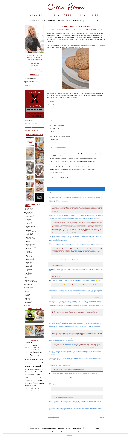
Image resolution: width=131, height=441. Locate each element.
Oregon (27, 298)
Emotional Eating (28, 357)
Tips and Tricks (27, 288)
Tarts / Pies (30, 223)
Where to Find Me (28, 86)
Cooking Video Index (28, 79)
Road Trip (37, 371)
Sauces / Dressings (30, 249)
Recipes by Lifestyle (29, 260)
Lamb (28, 241)
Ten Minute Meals (30, 256)
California (28, 292)
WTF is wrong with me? (29, 303)
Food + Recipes (27, 212)
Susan (50, 406)
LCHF (27, 366)
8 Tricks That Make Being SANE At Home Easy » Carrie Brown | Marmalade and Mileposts (64, 318)
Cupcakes (30, 220)
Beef (28, 224)
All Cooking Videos (28, 208)
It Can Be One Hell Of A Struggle (39, 197)
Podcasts (26, 82)
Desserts (28, 230)
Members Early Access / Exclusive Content (34, 127)
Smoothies (29, 252)
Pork (28, 245)
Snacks (28, 254)
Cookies (29, 219)
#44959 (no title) (28, 77)
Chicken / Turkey (30, 226)
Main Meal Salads (30, 242)
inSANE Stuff (27, 274)
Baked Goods (29, 216)
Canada (27, 294)
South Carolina (28, 301)
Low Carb (29, 269)
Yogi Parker (27, 305)
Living (26, 277)
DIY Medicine (29, 234)
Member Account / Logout (31, 123)
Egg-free (28, 263)
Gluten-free (29, 265)
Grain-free (29, 266)
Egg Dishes (29, 235)
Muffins (29, 222)
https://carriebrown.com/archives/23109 (69, 344)
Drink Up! (30, 181)
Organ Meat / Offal (30, 244)
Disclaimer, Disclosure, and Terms (31, 81)
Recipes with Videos (30, 247)
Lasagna (30, 194)
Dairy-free (29, 262)
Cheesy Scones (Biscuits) (39, 144)
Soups (28, 255)
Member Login (28, 120)
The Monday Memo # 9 (53, 417)
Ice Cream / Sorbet (31, 231)
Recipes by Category (29, 215)
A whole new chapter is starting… (30, 78)
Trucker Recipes (34, 380)
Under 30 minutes (30, 259)
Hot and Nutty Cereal (29, 167)
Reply (54, 211)
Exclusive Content (29, 280)
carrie (52, 207)
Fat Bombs (29, 237)
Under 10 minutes (30, 258)
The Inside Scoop (28, 285)
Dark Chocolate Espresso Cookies (70, 47)
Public (26, 371)
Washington (28, 302)
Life (26, 276)
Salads (28, 248)
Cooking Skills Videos (31, 229)
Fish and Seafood (30, 238)
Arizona (27, 291)
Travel (26, 290)
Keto (28, 267)
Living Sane (36, 366)
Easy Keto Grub (28, 209)
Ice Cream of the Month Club (31, 281)
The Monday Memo (28, 287)
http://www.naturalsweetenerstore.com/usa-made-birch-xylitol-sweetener (82, 250)
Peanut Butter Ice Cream (30, 153)
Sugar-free (29, 270)
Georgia (27, 296)
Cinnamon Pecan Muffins (39, 185)
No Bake (29, 233)
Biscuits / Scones (31, 217)
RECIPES (61, 20)
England (27, 295)
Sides (28, 251)
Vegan (28, 272)
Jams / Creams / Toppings (31, 240)
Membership (27, 278)
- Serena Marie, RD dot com (53, 358)
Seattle (27, 299)
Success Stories (27, 284)
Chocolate (29, 227)
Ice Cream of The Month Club (32, 130)
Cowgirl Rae (51, 301)
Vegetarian (29, 273)
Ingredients (28, 213)
